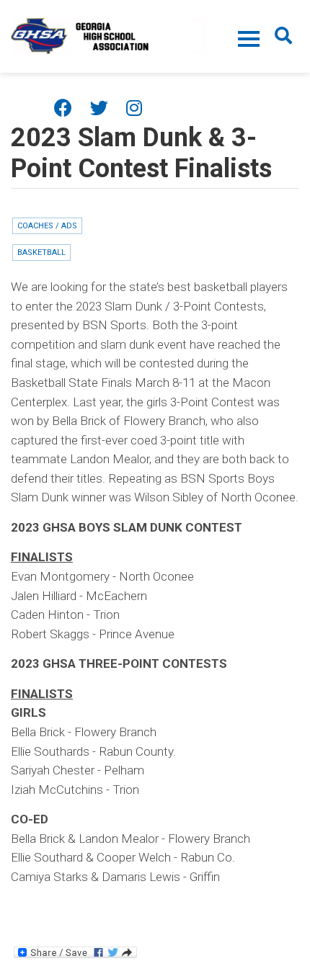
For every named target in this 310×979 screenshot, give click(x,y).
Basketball (41, 252)
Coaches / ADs (47, 226)
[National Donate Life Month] (108, 34)
